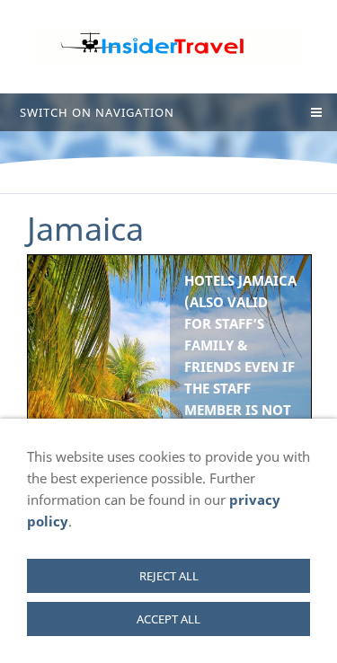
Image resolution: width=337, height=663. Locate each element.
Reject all (169, 576)
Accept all (168, 619)
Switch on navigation (97, 112)
